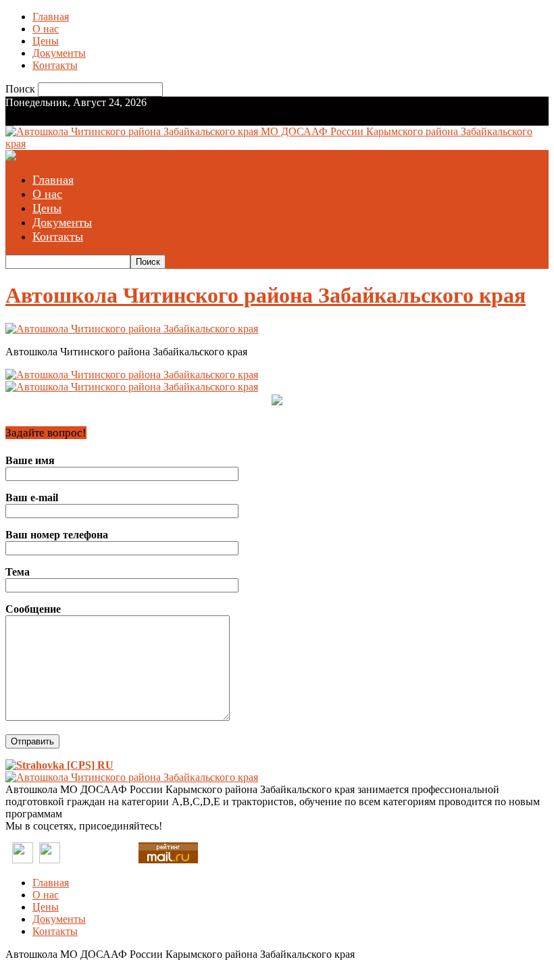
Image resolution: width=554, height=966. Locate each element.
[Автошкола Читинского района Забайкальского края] (131, 328)
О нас (45, 28)
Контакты (55, 65)
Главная (50, 16)
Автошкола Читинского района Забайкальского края (265, 295)
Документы (59, 53)
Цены (45, 41)
